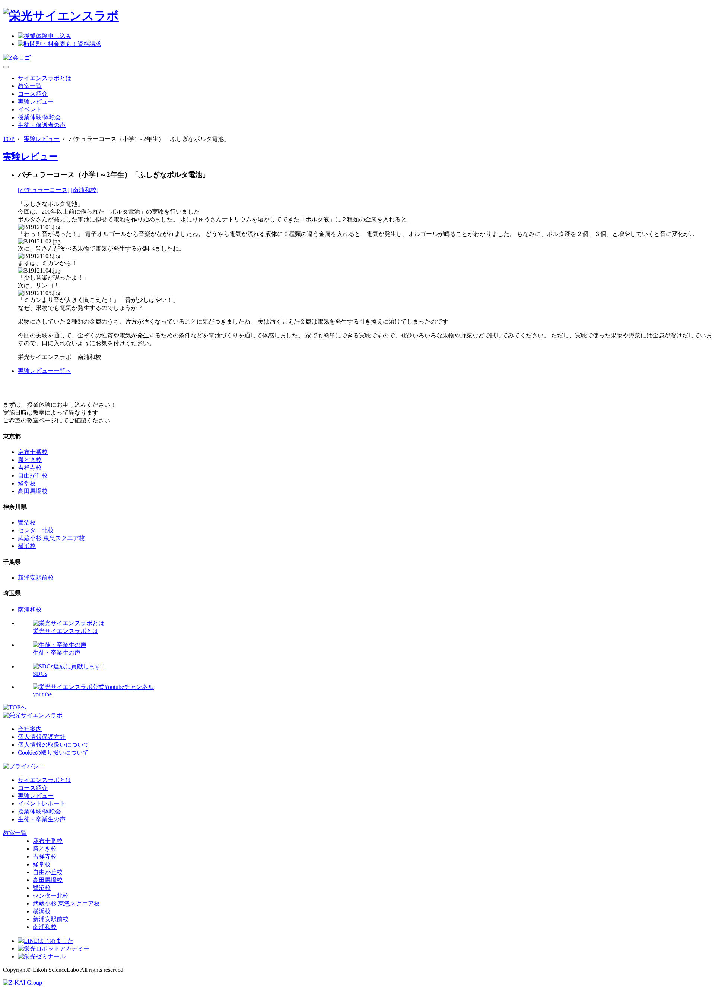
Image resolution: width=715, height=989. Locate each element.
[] (43, 190)
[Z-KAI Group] (22, 982)
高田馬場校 (33, 491)
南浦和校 (30, 609)
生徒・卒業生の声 (42, 819)
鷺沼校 (27, 522)
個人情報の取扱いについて (53, 744)
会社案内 (30, 729)
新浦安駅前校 (36, 577)
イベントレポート (42, 803)
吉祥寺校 (30, 467)
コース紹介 (33, 94)
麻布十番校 (33, 452)
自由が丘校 (33, 475)
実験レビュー (36, 101)
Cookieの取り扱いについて (53, 752)
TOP (9, 139)
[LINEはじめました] (45, 941)
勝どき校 (30, 460)
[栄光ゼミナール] (42, 956)
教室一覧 (30, 86)
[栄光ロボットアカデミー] (53, 948)
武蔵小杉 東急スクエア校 (51, 538)
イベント (30, 109)
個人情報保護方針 (42, 737)
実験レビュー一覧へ (45, 371)
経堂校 (27, 483)
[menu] (6, 67)
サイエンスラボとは (45, 78)
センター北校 (36, 530)
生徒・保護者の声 (42, 125)
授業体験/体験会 (39, 117)
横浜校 (27, 546)
